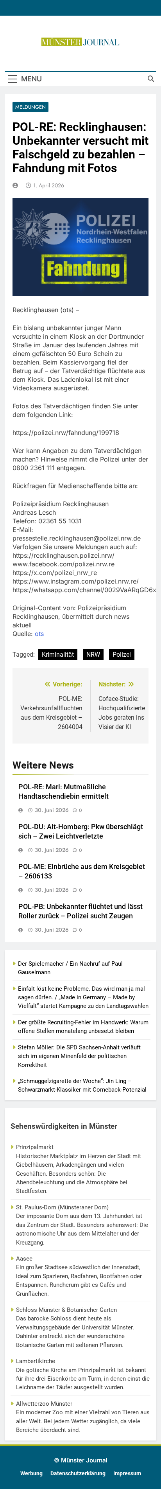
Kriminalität (58, 654)
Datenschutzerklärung (78, 1473)
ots (39, 634)
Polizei (122, 654)
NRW (93, 654)
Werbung (31, 1473)
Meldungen (30, 107)
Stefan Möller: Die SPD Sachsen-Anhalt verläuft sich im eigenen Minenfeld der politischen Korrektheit (79, 1056)
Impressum (127, 1473)
